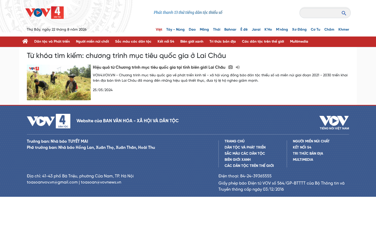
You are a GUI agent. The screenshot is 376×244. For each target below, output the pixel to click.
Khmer (343, 30)
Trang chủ (235, 141)
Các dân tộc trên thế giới (263, 42)
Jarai (256, 30)
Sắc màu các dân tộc (133, 42)
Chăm (329, 30)
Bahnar (230, 30)
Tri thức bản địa (222, 42)
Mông (204, 30)
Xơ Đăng (299, 30)
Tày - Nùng (175, 30)
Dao (192, 30)
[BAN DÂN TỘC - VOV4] (44, 13)
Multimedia (299, 42)
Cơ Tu (315, 30)
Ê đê (244, 30)
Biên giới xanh (191, 42)
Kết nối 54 (166, 42)
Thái (216, 30)
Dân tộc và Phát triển (52, 42)
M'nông (282, 30)
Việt (159, 30)
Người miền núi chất (92, 42)
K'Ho (268, 30)
